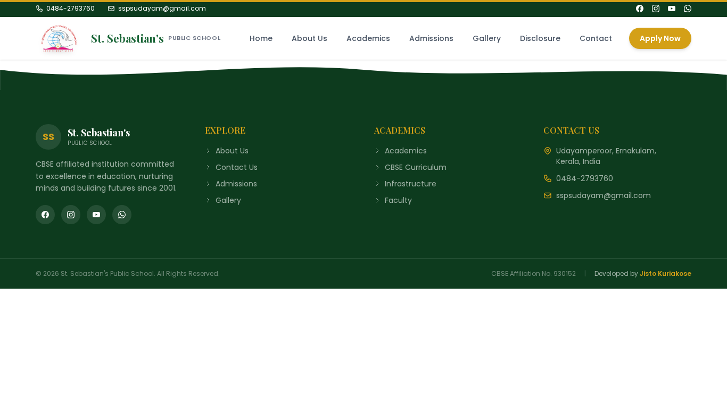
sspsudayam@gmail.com (162, 8)
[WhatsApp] (687, 8)
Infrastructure (410, 183)
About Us (309, 38)
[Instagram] (655, 8)
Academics (368, 38)
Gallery (487, 38)
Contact (596, 38)
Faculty (398, 200)
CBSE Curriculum (416, 167)
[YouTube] (671, 8)
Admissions (431, 38)
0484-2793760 (70, 8)
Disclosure (540, 38)
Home (261, 38)
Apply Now (660, 38)
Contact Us (237, 167)
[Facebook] (639, 8)
